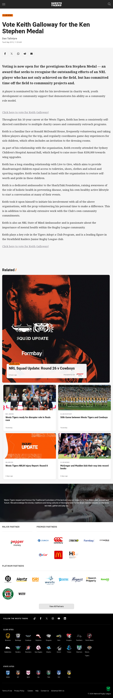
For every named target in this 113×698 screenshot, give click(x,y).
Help (37, 691)
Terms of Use (7, 691)
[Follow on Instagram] (53, 618)
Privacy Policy (19, 691)
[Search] (109, 4)
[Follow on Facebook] (41, 618)
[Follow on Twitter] (47, 618)
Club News (7, 15)
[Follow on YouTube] (59, 618)
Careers (30, 691)
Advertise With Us (57, 691)
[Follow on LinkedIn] (65, 618)
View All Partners (56, 606)
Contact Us (45, 691)
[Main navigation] (3, 4)
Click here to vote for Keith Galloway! (25, 112)
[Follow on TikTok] (34, 618)
